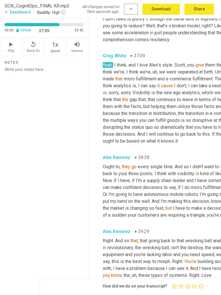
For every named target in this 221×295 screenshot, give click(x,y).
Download (161, 9)
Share (199, 9)
